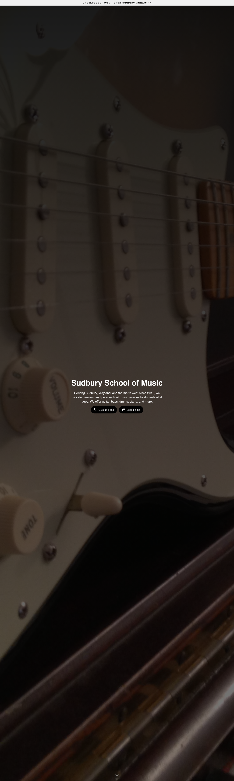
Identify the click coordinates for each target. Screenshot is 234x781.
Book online (133, 410)
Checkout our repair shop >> (117, 2)
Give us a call (106, 410)
